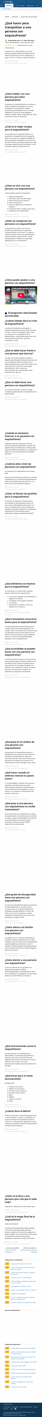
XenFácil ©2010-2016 (16, 1413)
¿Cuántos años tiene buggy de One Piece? (24, 1362)
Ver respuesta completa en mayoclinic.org (15, 63)
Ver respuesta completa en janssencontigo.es (16, 346)
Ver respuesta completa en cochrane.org (15, 152)
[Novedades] (37, 5)
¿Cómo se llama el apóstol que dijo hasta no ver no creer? (23, 1282)
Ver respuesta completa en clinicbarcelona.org (17, 216)
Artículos (15, 17)
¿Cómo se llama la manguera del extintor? (21, 1377)
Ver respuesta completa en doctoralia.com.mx (17, 799)
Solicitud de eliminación (12, 61)
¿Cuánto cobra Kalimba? (18, 1294)
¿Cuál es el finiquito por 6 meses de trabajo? (22, 1382)
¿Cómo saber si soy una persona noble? (23, 1348)
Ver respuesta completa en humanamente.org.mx (18, 677)
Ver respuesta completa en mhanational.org (16, 768)
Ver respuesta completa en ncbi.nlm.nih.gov (16, 519)
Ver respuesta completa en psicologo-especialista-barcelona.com (17, 613)
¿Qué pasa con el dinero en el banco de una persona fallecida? (23, 1358)
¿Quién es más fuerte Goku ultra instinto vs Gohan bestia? (23, 1353)
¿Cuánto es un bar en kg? (19, 1387)
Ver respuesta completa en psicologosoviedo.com (17, 1244)
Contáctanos (7, 1407)
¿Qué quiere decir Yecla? (18, 1366)
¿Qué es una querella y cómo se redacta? (23, 1290)
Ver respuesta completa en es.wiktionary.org (16, 1212)
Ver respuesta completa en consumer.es (15, 489)
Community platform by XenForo (18, 1412)
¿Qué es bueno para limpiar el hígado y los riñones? (23, 1273)
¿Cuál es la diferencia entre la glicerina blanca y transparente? (23, 1298)
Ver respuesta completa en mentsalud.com (16, 122)
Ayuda (35, 1407)
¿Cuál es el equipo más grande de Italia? (23, 1302)
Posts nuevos (7, 9)
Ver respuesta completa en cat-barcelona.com (16, 1071)
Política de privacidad (26, 1407)
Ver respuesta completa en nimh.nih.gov (15, 829)
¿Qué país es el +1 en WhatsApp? (21, 1277)
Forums (9, 5)
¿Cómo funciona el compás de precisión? (23, 1369)
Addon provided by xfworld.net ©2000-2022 (14, 1415)
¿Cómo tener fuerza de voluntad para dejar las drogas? (22, 1268)
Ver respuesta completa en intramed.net (15, 981)
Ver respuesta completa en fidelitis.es (14, 923)
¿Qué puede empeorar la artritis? (21, 1264)
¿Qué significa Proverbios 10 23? (21, 1286)
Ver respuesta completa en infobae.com (15, 459)
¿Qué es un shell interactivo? (10, 1251)
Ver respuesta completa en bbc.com (14, 644)
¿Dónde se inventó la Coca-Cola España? (23, 1373)
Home (7, 17)
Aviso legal (15, 1407)
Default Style (8, 1404)
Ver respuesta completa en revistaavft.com (16, 955)
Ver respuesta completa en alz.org (13, 378)
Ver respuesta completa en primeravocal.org (16, 1106)
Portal (11, 1409)
